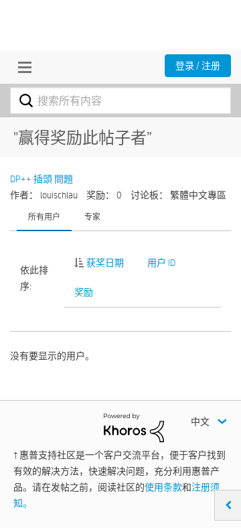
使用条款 (163, 487)
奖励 (83, 292)
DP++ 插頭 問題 (41, 179)
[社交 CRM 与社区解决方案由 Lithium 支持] (134, 427)
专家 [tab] (92, 216)
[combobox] (120, 100)
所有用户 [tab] (44, 216)
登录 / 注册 (197, 66)
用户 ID (161, 263)
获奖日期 (105, 263)
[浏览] (21, 67)
